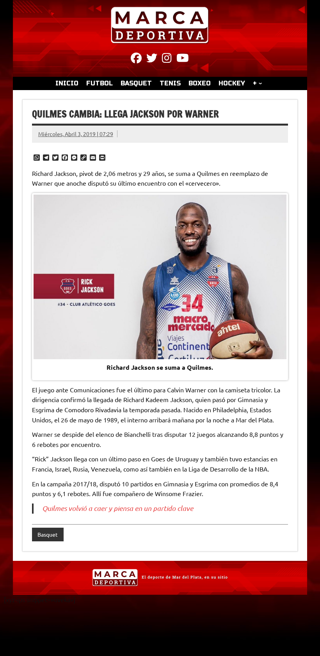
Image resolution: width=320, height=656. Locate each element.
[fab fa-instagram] (167, 59)
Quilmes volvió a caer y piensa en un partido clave (117, 508)
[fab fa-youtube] (182, 59)
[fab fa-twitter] (151, 59)
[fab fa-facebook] (136, 59)
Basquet (47, 534)
